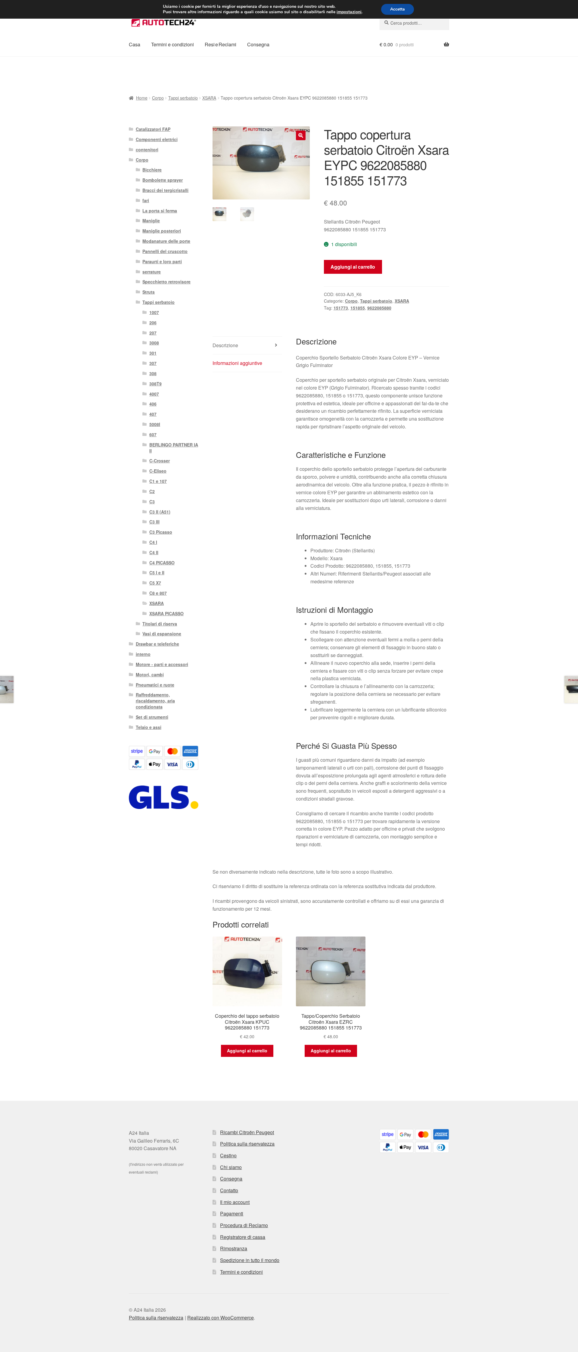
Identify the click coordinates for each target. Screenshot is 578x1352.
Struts (148, 292)
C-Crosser (159, 461)
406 (153, 404)
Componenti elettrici (157, 139)
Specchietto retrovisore (166, 282)
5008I (154, 424)
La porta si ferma (159, 211)
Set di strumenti (152, 717)
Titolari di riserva (159, 624)
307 (153, 363)
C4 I (153, 542)
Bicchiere (152, 170)
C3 (152, 502)
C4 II (153, 552)
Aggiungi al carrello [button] (247, 1051)
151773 (341, 308)
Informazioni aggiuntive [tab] (237, 363)
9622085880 (379, 308)
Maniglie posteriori (161, 231)
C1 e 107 (158, 481)
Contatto (229, 1190)
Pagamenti (231, 1213)
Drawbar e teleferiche (157, 644)
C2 (152, 491)
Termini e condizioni (172, 44)
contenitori (147, 150)
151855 (357, 308)
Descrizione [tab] (225, 345)
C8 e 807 (158, 593)
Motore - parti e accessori (162, 664)
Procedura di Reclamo (244, 1225)
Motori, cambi (150, 674)
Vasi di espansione (161, 634)
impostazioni (349, 12)
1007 (154, 312)
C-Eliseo (157, 471)
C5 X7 (155, 583)
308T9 (155, 384)
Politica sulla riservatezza (247, 1143)
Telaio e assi (148, 727)
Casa (134, 44)
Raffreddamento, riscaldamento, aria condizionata (155, 701)
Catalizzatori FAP (153, 129)
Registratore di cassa (242, 1236)
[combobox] (414, 23)
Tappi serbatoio (183, 98)
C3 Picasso (160, 532)
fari (145, 200)
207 (153, 333)
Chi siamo (231, 1167)
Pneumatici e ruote (155, 685)
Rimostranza (233, 1248)
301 (153, 353)
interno (143, 654)
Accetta (397, 9)
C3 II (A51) (159, 512)
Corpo (158, 98)
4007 (154, 394)
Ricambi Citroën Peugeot (247, 1132)
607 (153, 434)
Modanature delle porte (166, 241)
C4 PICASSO (162, 563)
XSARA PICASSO (166, 613)
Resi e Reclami (220, 44)
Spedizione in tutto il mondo (249, 1260)
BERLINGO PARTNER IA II (173, 448)
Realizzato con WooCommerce (220, 1317)
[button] (301, 135)
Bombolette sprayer (162, 180)
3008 (154, 343)
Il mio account (235, 1202)
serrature (151, 272)
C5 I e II (156, 573)
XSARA (209, 98)
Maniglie (151, 221)
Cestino (228, 1155)
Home (142, 98)
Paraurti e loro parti (162, 261)
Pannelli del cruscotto (165, 251)
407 (153, 414)
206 (153, 322)
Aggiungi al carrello (353, 266)
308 (153, 373)
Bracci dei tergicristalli (165, 190)
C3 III (154, 522)
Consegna (258, 44)
